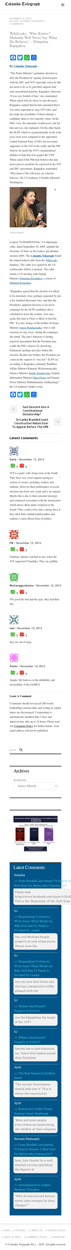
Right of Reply (12, 1237)
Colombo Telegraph (25, 66)
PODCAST (21, 1230)
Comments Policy (37, 1237)
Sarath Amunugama (39, 373)
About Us (37, 1230)
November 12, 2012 (20, 18)
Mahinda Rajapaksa (20, 283)
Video (7, 1230)
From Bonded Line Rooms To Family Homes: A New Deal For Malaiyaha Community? (34, 1149)
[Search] (20, 750)
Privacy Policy (56, 1230)
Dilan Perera (39, 377)
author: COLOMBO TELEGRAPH (26, 21)
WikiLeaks (51, 260)
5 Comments (17, 24)
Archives (19, 780)
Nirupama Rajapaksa (30, 278)
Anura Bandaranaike (30, 327)
